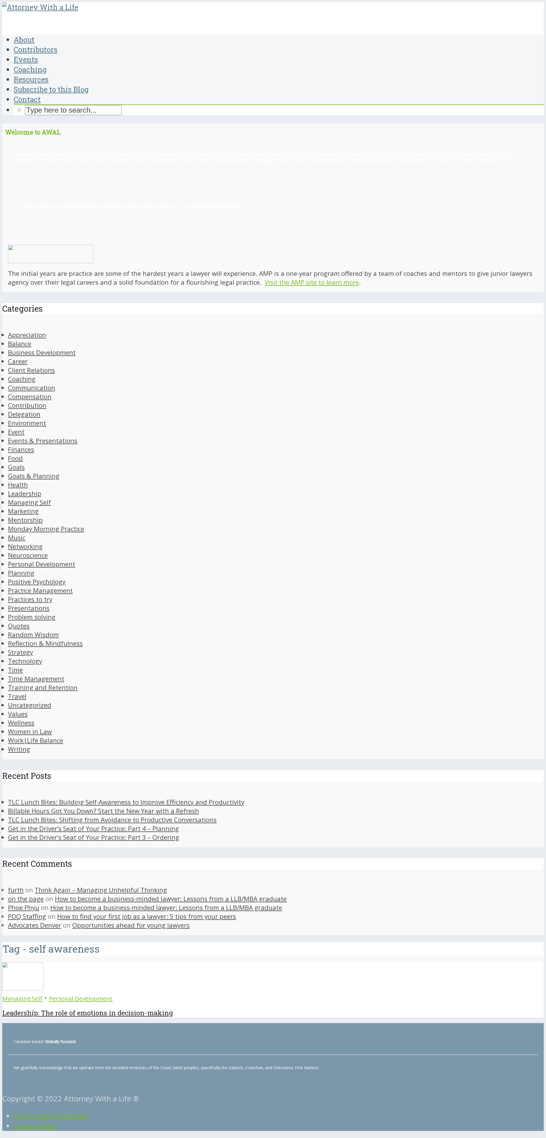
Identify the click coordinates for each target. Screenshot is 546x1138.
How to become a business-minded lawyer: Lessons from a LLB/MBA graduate (171, 898)
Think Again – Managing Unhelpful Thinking (101, 889)
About (24, 39)
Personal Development (81, 998)
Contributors (35, 49)
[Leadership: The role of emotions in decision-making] (23, 988)
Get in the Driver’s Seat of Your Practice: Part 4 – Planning (93, 828)
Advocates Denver (34, 925)
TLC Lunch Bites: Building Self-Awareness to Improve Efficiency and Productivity (126, 802)
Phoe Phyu (23, 907)
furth (16, 889)
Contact (27, 99)
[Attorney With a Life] (40, 7)
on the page (26, 898)
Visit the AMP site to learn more (312, 282)
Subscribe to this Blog (51, 89)
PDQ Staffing (27, 916)
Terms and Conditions (50, 1116)
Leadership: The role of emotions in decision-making (87, 1012)
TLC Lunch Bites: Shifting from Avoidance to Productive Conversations (112, 819)
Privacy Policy (36, 1126)
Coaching (30, 69)
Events (26, 59)
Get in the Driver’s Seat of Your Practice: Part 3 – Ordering (93, 837)
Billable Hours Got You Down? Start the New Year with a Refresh (103, 810)
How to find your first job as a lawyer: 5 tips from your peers (146, 916)
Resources (31, 79)
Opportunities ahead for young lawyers (131, 925)
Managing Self (22, 998)
